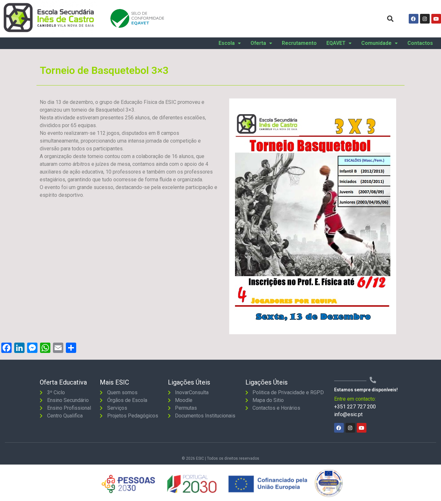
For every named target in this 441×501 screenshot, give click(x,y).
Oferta (258, 43)
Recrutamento (299, 43)
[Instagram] (425, 19)
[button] (230, 43)
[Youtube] (436, 19)
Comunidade (376, 43)
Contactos (420, 43)
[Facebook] (413, 19)
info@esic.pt (348, 414)
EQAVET (335, 43)
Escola (227, 43)
